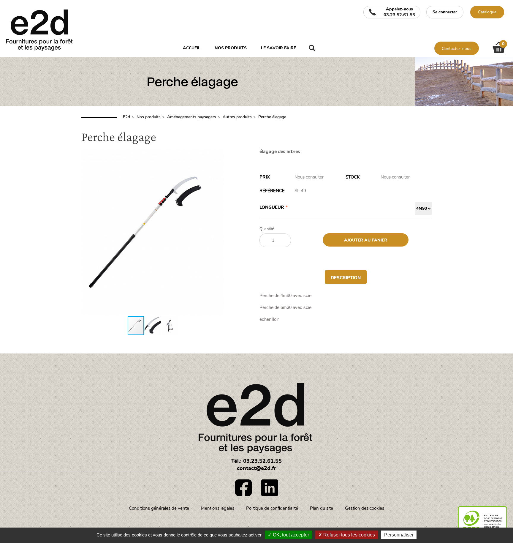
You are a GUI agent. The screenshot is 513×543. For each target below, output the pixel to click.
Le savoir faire (278, 48)
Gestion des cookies (364, 508)
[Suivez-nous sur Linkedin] (269, 488)
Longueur (271, 207)
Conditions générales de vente (159, 508)
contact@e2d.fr (256, 468)
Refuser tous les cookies (348, 534)
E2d (126, 117)
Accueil (191, 48)
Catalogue (487, 12)
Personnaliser (399, 534)
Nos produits (231, 48)
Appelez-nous (399, 12)
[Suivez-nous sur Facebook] (243, 488)
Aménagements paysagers (191, 117)
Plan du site (321, 508)
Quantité (266, 229)
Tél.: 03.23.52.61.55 (256, 461)
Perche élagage (272, 117)
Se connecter (445, 12)
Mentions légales (217, 508)
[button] (218, 232)
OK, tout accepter (290, 534)
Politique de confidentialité (272, 508)
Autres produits (237, 117)
